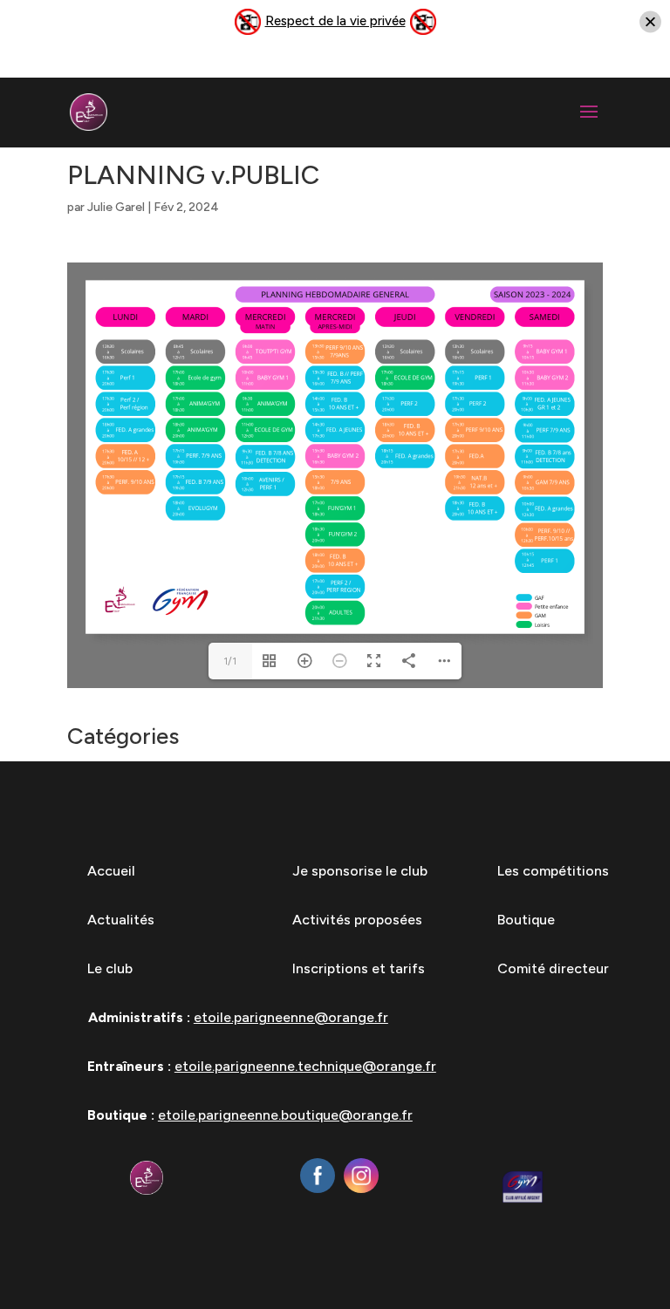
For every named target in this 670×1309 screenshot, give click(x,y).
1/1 (229, 661)
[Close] (650, 22)
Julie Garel (116, 207)
